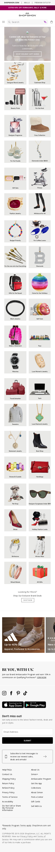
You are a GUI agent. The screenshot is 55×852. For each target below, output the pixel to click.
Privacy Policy (8, 792)
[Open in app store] (13, 707)
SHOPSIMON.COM (11, 2)
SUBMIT (27, 740)
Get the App (36, 783)
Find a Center (37, 797)
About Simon (37, 792)
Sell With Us (36, 806)
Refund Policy (8, 788)
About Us (35, 769)
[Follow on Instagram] (4, 694)
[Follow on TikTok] (25, 694)
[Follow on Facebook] (11, 694)
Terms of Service (9, 797)
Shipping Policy (9, 779)
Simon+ (34, 774)
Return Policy (8, 783)
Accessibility (7, 801)
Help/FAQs (7, 769)
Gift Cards (35, 801)
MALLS (27, 2)
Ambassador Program (41, 779)
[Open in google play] (35, 707)
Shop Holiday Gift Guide (27, 54)
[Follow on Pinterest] (18, 694)
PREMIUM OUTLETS (43, 2)
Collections (36, 788)
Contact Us (7, 774)
